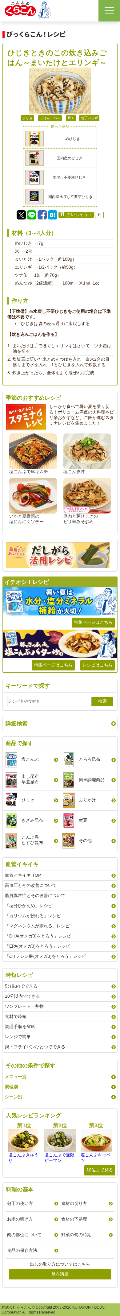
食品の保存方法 (22, 1250)
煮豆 (83, 820)
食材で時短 (15, 1016)
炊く (71, 118)
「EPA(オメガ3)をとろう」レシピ (37, 946)
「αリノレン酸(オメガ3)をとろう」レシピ (45, 956)
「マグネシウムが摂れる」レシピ (37, 925)
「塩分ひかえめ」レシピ (28, 905)
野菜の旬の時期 (76, 1234)
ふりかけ (87, 800)
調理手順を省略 (20, 1026)
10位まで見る (99, 1169)
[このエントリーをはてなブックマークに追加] (52, 214)
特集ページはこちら (93, 622)
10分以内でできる (22, 996)
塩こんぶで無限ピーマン (59, 1157)
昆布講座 (60, 1273)
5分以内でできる (21, 986)
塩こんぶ (30, 759)
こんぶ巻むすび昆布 (32, 840)
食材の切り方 (74, 1203)
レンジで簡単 (18, 1036)
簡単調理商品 (92, 779)
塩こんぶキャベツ (96, 1157)
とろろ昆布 (89, 759)
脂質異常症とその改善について (35, 895)
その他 (85, 840)
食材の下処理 (74, 1219)
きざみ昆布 (32, 820)
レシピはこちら (97, 664)
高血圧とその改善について (31, 885)
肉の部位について (24, 1234)
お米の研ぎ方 (20, 1219)
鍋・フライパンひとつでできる (35, 1046)
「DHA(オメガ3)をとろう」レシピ (38, 936)
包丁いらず (89, 118)
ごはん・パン (50, 118)
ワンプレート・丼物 (24, 1006)
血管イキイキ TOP (23, 875)
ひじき (27, 118)
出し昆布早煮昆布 (30, 779)
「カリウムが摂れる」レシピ (33, 915)
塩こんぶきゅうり (23, 1157)
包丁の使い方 (20, 1203)
